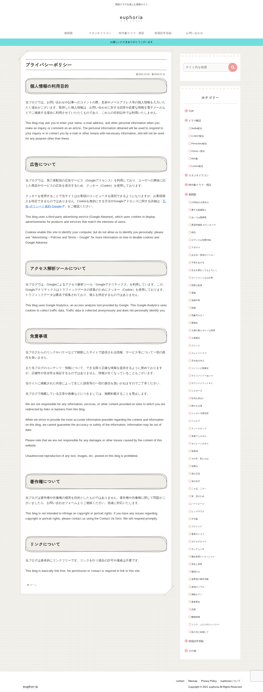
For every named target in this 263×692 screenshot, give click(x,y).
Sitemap (192, 680)
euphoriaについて (230, 680)
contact (180, 680)
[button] (232, 67)
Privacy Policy (209, 680)
